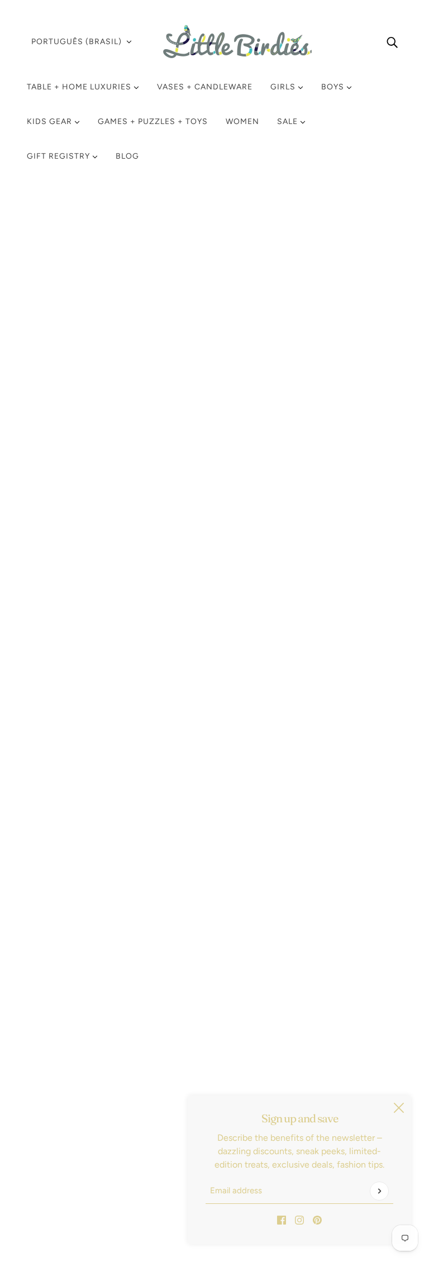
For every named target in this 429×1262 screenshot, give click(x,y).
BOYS (333, 87)
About (48, 1163)
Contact (52, 1150)
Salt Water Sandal (331, 304)
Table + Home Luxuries (80, 87)
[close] (398, 1107)
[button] (365, 777)
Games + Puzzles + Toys (153, 121)
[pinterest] (317, 1219)
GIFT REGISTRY (59, 156)
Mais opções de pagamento (346, 485)
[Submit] (379, 1191)
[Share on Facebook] (294, 777)
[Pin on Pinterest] (330, 777)
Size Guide (57, 1136)
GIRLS (284, 87)
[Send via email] (347, 777)
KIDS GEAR (50, 121)
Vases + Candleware (204, 87)
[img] (392, 42)
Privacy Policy (63, 1109)
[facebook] (281, 1219)
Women (242, 121)
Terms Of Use (62, 1123)
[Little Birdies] (214, 41)
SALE (288, 121)
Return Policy (62, 1083)
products (335, 222)
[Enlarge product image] (149, 326)
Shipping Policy (66, 1096)
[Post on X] (312, 777)
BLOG (127, 156)
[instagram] (299, 1219)
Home (299, 222)
